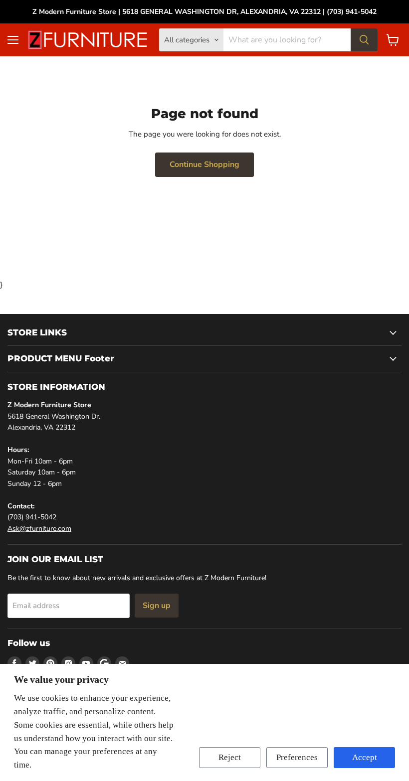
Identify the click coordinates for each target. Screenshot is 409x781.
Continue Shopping (204, 164)
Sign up (157, 605)
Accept (364, 757)
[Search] (364, 39)
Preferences (297, 757)
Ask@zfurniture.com (39, 528)
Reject (229, 757)
